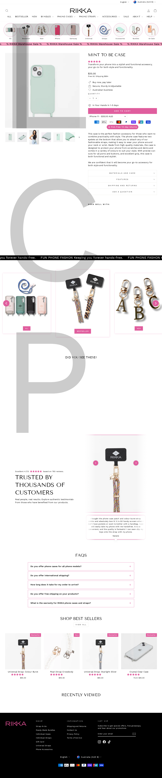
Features (122, 179)
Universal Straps (43, 746)
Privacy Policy (73, 734)
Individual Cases (43, 734)
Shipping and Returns (122, 185)
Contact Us (72, 730)
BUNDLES (46, 16)
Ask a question (123, 192)
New (34, 16)
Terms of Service (74, 738)
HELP (150, 16)
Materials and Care (122, 173)
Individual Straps (43, 738)
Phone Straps (87, 16)
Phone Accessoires (44, 749)
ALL (9, 16)
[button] (94, 61)
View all (81, 625)
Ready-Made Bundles (45, 730)
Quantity (94, 94)
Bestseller (82, 331)
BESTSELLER (21, 16)
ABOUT (137, 16)
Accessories (110, 16)
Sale (126, 16)
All (26, 328)
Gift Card (40, 742)
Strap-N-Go (41, 726)
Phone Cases (65, 16)
